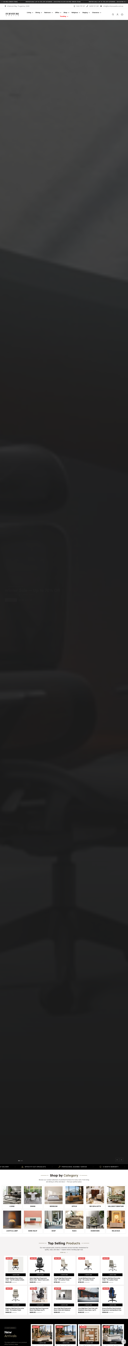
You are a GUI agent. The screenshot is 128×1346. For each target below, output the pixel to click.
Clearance (95, 12)
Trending (63, 16)
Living (29, 12)
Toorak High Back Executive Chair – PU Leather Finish (62, 1279)
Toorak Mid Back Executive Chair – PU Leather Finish (86, 1279)
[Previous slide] (117, 1160)
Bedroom (47, 12)
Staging (85, 12)
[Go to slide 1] (6, 1160)
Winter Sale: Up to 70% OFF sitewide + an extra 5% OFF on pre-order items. (64, 1)
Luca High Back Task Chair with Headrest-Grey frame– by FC (88, 1309)
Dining (38, 12)
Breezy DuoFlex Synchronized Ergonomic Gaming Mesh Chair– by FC (112, 1310)
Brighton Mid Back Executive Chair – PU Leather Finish (111, 1279)
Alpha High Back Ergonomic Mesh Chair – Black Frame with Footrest (39, 1279)
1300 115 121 (80, 6)
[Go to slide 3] (15, 1160)
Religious (75, 12)
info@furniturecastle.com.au (113, 6)
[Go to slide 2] (11, 1160)
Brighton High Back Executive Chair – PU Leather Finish (15, 1309)
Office (57, 12)
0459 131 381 (94, 6)
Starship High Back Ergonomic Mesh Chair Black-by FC (39, 1309)
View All (63, 1252)
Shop (65, 12)
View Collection (13, 598)
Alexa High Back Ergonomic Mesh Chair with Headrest (62, 1309)
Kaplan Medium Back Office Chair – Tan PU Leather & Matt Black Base (15, 1279)
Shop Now (26, 598)
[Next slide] (121, 1160)
